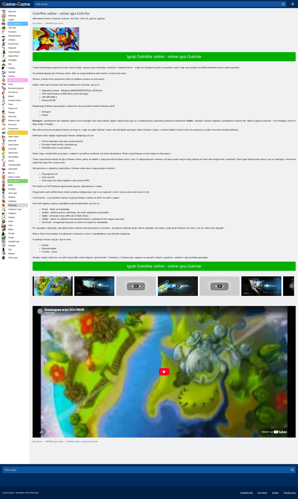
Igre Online (262, 493)
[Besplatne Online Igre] (16, 4)
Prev (36, 286)
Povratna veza (290, 493)
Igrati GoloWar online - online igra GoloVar (164, 56)
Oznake (275, 493)
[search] (283, 4)
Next (291, 286)
